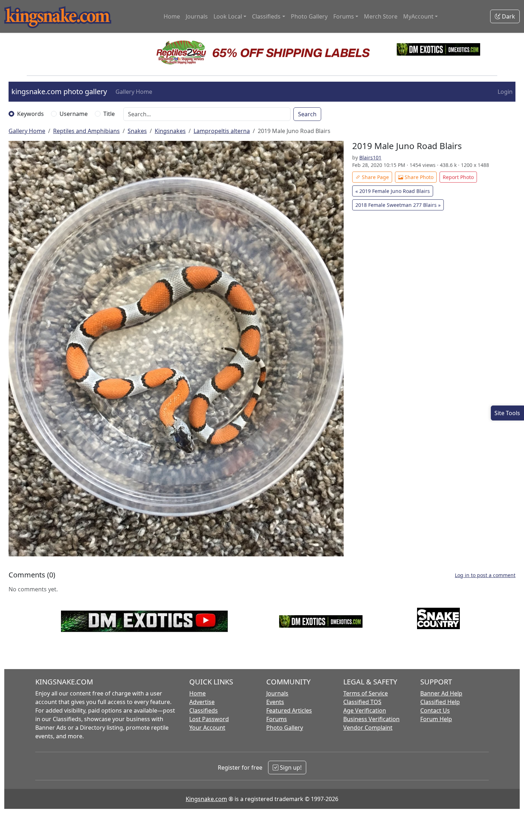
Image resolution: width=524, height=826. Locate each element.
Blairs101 (370, 157)
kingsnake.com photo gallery (59, 91)
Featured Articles (289, 710)
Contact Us (435, 710)
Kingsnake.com (206, 799)
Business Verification (371, 719)
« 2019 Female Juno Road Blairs (392, 191)
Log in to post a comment (485, 575)
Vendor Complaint (367, 727)
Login (505, 92)
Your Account (207, 727)
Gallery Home (133, 92)
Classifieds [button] (266, 16)
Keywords (30, 114)
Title (109, 114)
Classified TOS (362, 702)
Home (172, 16)
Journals (197, 16)
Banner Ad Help (441, 693)
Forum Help (436, 719)
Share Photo (418, 177)
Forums (276, 719)
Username (74, 114)
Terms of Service (365, 693)
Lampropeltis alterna (222, 131)
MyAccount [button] (418, 16)
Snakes (137, 131)
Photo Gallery (309, 16)
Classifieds (203, 710)
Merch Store (380, 16)
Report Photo (458, 177)
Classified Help (440, 702)
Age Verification (364, 710)
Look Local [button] (228, 16)
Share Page (374, 177)
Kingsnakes (170, 131)
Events (275, 702)
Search (307, 114)
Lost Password (209, 719)
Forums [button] (343, 16)
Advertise (202, 702)
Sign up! (290, 767)
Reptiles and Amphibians (86, 131)
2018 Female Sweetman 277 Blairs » (398, 205)
